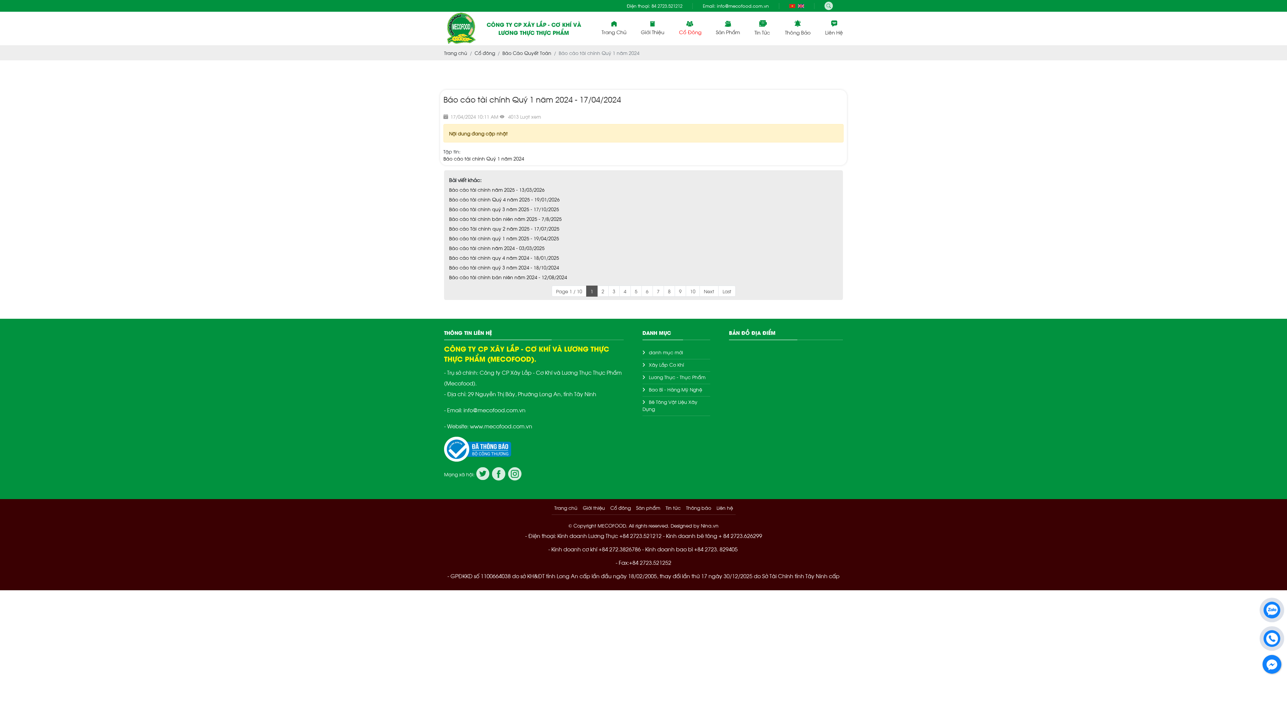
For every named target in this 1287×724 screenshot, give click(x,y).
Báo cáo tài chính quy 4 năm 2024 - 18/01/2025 (504, 257)
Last (727, 291)
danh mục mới (666, 352)
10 (692, 291)
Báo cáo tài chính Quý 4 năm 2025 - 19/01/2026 (504, 199)
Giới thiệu (594, 507)
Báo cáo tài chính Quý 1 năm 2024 (483, 158)
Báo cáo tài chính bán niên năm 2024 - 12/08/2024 (508, 277)
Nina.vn (710, 525)
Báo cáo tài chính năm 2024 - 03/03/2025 (497, 248)
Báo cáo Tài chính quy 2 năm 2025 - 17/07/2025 (504, 228)
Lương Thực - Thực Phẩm (677, 377)
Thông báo (798, 32)
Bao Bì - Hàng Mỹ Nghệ (675, 389)
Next (709, 291)
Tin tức (762, 32)
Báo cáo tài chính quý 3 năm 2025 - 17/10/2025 (504, 209)
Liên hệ (834, 32)
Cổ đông (690, 31)
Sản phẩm (728, 31)
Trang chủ (614, 31)
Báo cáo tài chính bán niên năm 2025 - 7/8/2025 (505, 219)
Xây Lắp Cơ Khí (666, 364)
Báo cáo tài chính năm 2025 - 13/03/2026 (497, 189)
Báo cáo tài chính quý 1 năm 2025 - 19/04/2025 (504, 238)
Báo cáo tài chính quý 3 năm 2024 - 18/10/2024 (504, 267)
